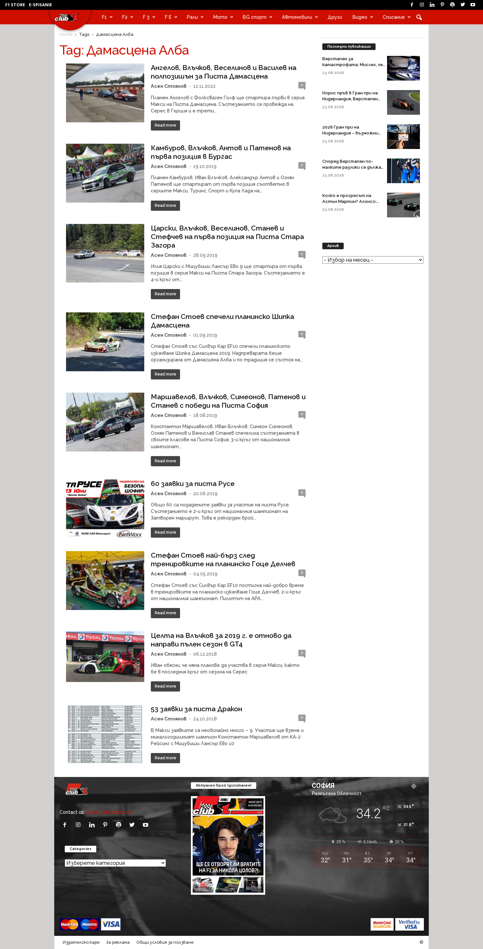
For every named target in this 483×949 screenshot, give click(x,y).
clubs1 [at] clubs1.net (109, 812)
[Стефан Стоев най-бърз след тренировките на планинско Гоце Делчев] (105, 580)
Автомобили (297, 17)
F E (168, 17)
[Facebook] (412, 5)
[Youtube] (473, 5)
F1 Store (15, 5)
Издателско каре (81, 942)
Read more (165, 125)
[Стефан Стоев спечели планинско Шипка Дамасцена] (105, 341)
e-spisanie (40, 5)
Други (335, 17)
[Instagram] (422, 5)
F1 (104, 17)
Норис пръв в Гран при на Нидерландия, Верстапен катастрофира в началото (352, 98)
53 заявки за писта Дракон (196, 709)
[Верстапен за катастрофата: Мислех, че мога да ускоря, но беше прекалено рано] (403, 68)
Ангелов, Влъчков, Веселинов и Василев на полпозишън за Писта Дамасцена (223, 71)
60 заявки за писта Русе (193, 483)
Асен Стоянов (169, 86)
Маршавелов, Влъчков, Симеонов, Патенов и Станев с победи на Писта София (228, 401)
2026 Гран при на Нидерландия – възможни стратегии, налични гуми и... (353, 133)
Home (66, 34)
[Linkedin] (432, 5)
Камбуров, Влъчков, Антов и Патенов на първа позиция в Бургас (221, 152)
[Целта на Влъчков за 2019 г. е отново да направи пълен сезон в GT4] (105, 656)
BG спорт (254, 17)
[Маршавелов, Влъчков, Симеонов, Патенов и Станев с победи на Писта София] (105, 422)
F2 (124, 17)
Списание (394, 17)
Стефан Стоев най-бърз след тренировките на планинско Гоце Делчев (223, 559)
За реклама (118, 942)
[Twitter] (463, 5)
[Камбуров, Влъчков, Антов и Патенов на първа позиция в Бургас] (105, 173)
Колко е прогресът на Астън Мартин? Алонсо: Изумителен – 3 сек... (349, 201)
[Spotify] (452, 5)
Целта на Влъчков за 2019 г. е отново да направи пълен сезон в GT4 (221, 639)
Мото (220, 17)
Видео (360, 17)
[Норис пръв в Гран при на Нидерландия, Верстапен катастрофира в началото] (403, 102)
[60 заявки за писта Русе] (105, 508)
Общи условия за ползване (165, 942)
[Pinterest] (442, 5)
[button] (419, 17)
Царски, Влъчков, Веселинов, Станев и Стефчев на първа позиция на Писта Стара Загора (227, 236)
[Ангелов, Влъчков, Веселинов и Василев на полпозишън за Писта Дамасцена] (105, 92)
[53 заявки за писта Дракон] (105, 734)
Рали (192, 17)
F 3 (146, 17)
